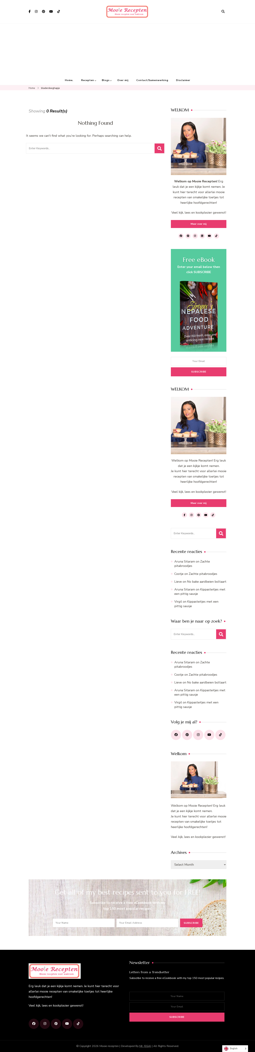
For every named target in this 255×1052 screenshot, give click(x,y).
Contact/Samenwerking (152, 80)
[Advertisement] (127, 49)
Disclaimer (183, 80)
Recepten (87, 80)
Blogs (105, 80)
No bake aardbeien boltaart (206, 582)
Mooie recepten (109, 1046)
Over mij (123, 80)
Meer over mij (199, 224)
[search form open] (223, 11)
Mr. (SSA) (145, 1046)
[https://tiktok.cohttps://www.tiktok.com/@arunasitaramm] (78, 1024)
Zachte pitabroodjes (192, 563)
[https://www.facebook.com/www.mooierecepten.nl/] (176, 735)
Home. (69, 80)
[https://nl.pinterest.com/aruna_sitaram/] (187, 735)
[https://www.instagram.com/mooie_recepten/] (198, 735)
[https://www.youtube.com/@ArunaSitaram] (209, 735)
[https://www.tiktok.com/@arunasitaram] (220, 735)
